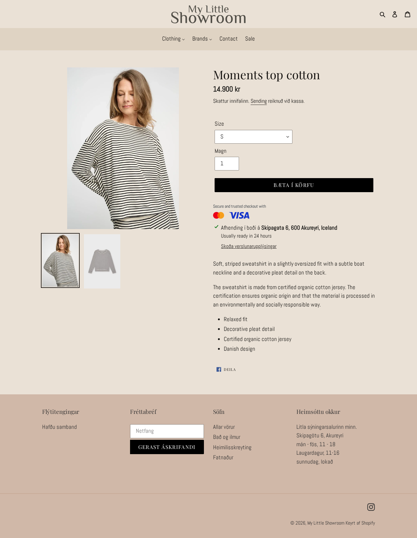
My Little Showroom (325, 523)
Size (219, 123)
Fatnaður (223, 457)
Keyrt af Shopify (360, 523)
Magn (221, 151)
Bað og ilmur (226, 437)
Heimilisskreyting (232, 447)
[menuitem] (173, 39)
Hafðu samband (59, 427)
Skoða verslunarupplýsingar (249, 246)
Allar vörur (224, 427)
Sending (259, 100)
